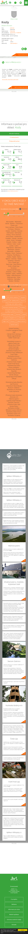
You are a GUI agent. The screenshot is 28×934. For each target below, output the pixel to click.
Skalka (19, 259)
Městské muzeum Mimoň (13, 410)
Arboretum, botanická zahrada (10, 307)
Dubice (8, 231)
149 (11, 40)
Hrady (7, 311)
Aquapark (23, 297)
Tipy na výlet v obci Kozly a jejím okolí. (10, 79)
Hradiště (8, 238)
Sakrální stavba (14, 324)
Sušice (14, 272)
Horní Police (9, 236)
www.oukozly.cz (13, 43)
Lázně (5, 318)
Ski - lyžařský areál (14, 300)
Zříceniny (19, 311)
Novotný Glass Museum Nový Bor (14, 370)
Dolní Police (19, 227)
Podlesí (9, 257)
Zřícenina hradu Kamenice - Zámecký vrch (14, 396)
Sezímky (13, 259)
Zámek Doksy (14, 406)
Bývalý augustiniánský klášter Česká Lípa (14, 337)
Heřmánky (18, 233)
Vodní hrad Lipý (13, 347)
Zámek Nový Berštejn (14, 373)
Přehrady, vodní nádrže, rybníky (14, 304)
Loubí (18, 244)
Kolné (12, 240)
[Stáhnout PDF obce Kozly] (22, 49)
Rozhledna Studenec (14, 415)
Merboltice (11, 249)
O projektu (14, 899)
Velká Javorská (11, 277)
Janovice (20, 238)
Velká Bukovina (16, 275)
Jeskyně (24, 314)
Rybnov (8, 259)
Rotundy (18, 314)
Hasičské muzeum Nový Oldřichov (14, 359)
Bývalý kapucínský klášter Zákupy (14, 377)
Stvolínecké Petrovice (13, 270)
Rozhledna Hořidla (13, 408)
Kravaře (8, 242)
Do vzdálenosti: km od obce (9, 209)
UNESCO (5, 300)
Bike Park (21, 318)
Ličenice (9, 244)
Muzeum (12, 321)
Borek (7, 223)
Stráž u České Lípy (13, 266)
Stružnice (13, 268)
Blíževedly (18, 222)
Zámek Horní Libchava (14, 334)
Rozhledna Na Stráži (13, 365)
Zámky (13, 311)
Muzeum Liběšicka (13, 388)
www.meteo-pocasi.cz (13, 191)
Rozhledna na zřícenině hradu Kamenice (14, 390)
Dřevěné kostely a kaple (7, 314)
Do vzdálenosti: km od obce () (14, 284)
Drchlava (11, 229)
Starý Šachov (17, 264)
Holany (8, 235)
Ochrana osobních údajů (14, 919)
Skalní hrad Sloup (13, 364)
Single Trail (5, 321)
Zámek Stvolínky (14, 328)
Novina (17, 249)
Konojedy (18, 240)
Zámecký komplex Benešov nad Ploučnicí (14, 383)
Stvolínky (8, 272)
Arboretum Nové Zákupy (14, 386)
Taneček (8, 273)
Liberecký (12, 28)
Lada (19, 242)
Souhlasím (22, 930)
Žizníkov (16, 281)
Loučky (11, 246)
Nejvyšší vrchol (13, 318)
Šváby (19, 272)
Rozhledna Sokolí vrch (13, 414)
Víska (18, 277)
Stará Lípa (9, 264)
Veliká (8, 275)
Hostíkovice (17, 236)
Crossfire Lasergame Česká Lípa (14, 331)
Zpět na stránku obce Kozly (21, 87)
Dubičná (13, 231)
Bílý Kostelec (10, 222)
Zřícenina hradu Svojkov (14, 362)
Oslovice (8, 253)
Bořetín (12, 223)
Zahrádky (17, 279)
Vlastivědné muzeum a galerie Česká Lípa (14, 342)
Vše (3, 297)
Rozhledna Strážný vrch (13, 351)
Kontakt (14, 924)
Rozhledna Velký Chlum (13, 412)
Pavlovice (19, 253)
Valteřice (19, 273)
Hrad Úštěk (14, 354)
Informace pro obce (14, 909)
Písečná (9, 255)
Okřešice (17, 251)
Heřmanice (10, 233)
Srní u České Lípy (13, 262)
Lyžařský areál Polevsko (14, 401)
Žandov (11, 281)
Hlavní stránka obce (23, 55)
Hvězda (14, 238)
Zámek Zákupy (13, 375)
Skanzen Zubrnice (13, 402)
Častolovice (19, 223)
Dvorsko (19, 231)
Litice (14, 244)
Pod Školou (16, 255)
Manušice (18, 248)
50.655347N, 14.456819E (15, 32)
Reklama (14, 904)
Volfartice (10, 279)
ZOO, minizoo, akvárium (12, 297)
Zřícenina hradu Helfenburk (14, 352)
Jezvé (8, 240)
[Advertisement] (14, 107)
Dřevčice (17, 229)
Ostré (13, 253)
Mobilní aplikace (14, 914)
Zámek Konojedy (13, 349)
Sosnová (17, 260)
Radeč (14, 257)
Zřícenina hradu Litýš (13, 404)
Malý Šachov (10, 248)
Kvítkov (14, 242)
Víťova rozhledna (13, 367)
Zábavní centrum (21, 321)
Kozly (5, 22)
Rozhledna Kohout (13, 356)
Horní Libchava (16, 235)
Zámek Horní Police (14, 345)
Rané (18, 257)
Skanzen (23, 300)
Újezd (13, 273)
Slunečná (10, 260)
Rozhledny (22, 307)
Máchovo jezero (14, 399)
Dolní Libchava (10, 227)
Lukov (16, 246)
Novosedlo (10, 251)
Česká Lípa (12, 31)
